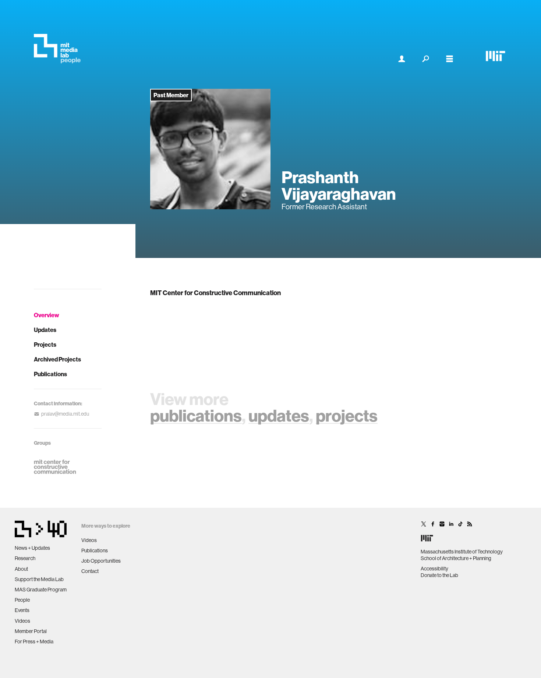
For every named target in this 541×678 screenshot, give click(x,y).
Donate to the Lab (439, 575)
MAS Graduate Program (41, 589)
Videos (22, 621)
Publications (50, 374)
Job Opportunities (101, 561)
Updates (45, 329)
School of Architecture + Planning (456, 558)
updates (278, 415)
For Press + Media (34, 641)
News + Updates (32, 548)
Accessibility (434, 568)
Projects (45, 344)
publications (196, 415)
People (22, 600)
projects (347, 415)
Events (22, 610)
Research (25, 558)
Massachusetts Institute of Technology (462, 551)
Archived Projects (57, 359)
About (21, 569)
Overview (46, 315)
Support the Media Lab (39, 579)
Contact (90, 571)
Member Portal (31, 631)
